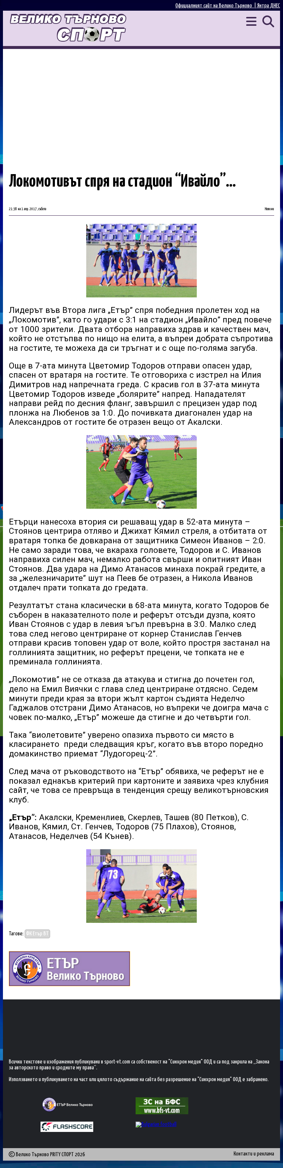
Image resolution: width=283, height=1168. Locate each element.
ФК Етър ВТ (37, 933)
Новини (269, 209)
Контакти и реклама (254, 1154)
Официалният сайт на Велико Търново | (216, 5)
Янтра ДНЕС (268, 5)
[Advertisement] (141, 104)
